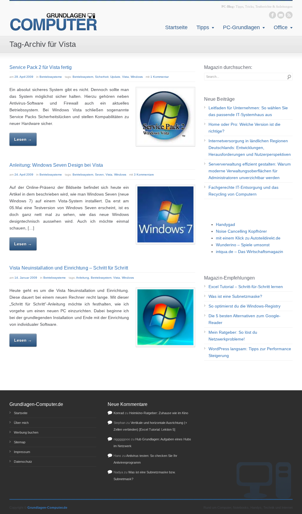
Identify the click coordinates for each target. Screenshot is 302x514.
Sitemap (19, 442)
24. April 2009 (23, 174)
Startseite (176, 27)
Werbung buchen (26, 432)
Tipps (202, 27)
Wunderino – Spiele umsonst (243, 244)
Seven (99, 174)
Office (281, 27)
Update (115, 76)
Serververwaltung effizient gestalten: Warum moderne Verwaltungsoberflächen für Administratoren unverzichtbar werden (250, 171)
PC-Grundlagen (241, 27)
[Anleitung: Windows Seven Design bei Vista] (165, 214)
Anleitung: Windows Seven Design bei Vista (56, 165)
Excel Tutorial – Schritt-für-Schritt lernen (246, 286)
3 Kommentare (144, 174)
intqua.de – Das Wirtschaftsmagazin (249, 251)
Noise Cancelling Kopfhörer (241, 231)
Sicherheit (102, 76)
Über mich (21, 422)
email (280, 15)
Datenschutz (23, 461)
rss (289, 15)
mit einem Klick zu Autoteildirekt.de (248, 238)
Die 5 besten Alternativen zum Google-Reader (244, 319)
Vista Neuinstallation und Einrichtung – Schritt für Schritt (68, 267)
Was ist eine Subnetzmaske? (235, 296)
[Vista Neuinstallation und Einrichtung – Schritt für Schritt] (165, 317)
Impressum (22, 452)
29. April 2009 (23, 76)
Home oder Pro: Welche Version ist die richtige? (244, 127)
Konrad (119, 413)
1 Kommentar (159, 76)
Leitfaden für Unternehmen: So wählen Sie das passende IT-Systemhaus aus (248, 111)
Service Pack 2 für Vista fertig (40, 67)
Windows (137, 76)
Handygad (225, 224)
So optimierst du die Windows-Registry (244, 306)
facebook (272, 15)
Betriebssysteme (51, 76)
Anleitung (82, 277)
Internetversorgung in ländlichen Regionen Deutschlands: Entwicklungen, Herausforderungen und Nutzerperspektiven (250, 147)
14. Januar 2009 (25, 277)
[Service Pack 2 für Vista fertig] (165, 116)
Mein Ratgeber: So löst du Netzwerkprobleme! (233, 335)
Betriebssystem (83, 76)
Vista (125, 76)
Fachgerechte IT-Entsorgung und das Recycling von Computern (243, 190)
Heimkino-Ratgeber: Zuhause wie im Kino (158, 413)
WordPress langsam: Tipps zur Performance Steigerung (250, 352)
